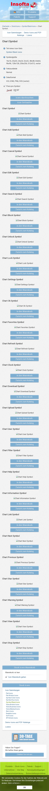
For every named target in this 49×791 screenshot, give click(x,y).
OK (24, 787)
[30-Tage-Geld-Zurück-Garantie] (24, 737)
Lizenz (29, 35)
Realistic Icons (11, 713)
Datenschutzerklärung (14, 773)
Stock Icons (19, 766)
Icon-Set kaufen (24, 102)
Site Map (20, 770)
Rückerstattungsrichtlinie (35, 773)
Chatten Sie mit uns (24, 754)
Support (32, 17)
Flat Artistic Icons (12, 695)
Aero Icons (10, 711)
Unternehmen (9, 770)
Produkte (32, 12)
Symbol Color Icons (13, 698)
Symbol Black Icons (14, 52)
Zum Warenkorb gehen (17, 677)
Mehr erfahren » (14, 783)
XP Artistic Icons (12, 718)
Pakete (17, 17)
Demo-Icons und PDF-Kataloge (17, 722)
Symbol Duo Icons (12, 700)
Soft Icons (9, 716)
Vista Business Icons (13, 707)
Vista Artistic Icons (12, 704)
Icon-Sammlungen (14, 33)
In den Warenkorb (24, 119)
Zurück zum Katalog (24, 124)
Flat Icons (9, 693)
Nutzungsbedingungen (36, 770)
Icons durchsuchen (24, 97)
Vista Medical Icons (13, 709)
